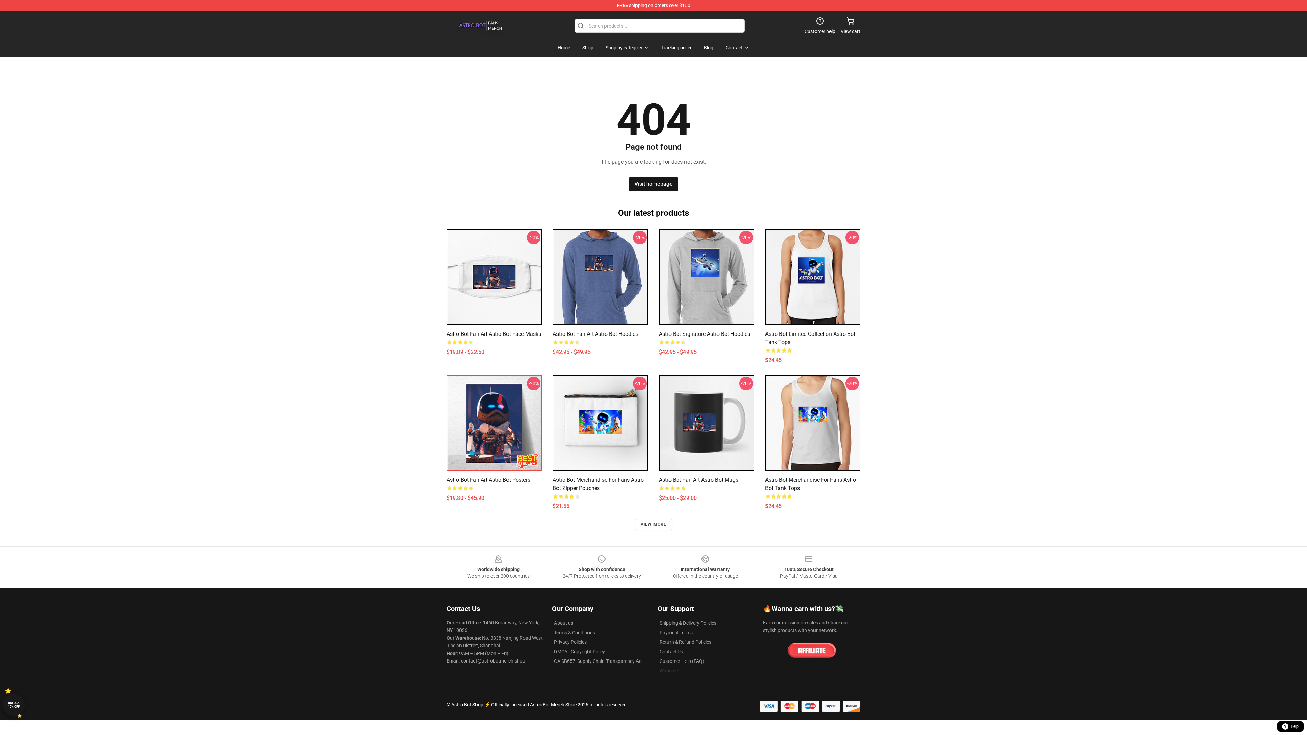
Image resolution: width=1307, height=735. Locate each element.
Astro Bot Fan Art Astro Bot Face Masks (494, 334)
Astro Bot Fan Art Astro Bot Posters (488, 480)
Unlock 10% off (14, 704)
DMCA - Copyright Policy (579, 651)
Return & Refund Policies (685, 642)
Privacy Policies (570, 642)
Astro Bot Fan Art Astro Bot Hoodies (595, 334)
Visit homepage (653, 184)
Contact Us (671, 651)
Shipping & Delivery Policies (688, 623)
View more (654, 524)
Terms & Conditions (574, 632)
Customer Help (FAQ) (682, 661)
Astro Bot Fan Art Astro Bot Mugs (698, 480)
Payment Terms (676, 632)
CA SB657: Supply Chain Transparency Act (598, 661)
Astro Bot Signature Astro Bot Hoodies (704, 334)
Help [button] (1295, 726)
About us (563, 623)
